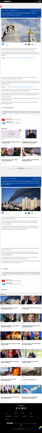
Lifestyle (16, 416)
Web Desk (7, 213)
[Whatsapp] (32, 44)
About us (15, 423)
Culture (31, 416)
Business (7, 419)
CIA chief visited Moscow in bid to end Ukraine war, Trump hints (20, 86)
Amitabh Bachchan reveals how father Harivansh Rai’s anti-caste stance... (30, 142)
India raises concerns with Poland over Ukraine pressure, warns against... (30, 398)
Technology (24, 416)
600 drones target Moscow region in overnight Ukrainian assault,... (10, 344)
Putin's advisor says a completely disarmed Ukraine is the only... (11, 142)
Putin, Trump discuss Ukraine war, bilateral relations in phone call (10, 362)
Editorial (23, 376)
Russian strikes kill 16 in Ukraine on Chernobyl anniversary (8, 380)
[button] (1, 1)
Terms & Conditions (30, 423)
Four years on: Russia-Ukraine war (29, 379)
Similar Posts (3, 294)
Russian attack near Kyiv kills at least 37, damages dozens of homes (21, 57)
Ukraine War (6, 268)
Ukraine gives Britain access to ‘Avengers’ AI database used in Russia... (10, 326)
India (22, 139)
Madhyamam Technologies (19, 429)
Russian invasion (10, 107)
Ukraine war (5, 107)
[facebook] (26, 44)
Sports (31, 413)
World (2, 305)
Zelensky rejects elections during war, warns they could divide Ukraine (31, 326)
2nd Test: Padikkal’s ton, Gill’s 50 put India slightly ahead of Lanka (30, 160)
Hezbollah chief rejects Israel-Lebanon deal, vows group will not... (10, 160)
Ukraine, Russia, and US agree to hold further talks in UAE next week (10, 398)
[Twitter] (29, 44)
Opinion (15, 413)
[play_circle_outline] (11, 133)
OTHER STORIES (4, 128)
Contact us (19, 423)
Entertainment (8, 416)
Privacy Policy (24, 423)
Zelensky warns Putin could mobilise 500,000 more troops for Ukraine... (31, 344)
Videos (3, 139)
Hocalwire (28, 429)
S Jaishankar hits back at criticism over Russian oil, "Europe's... (30, 362)
